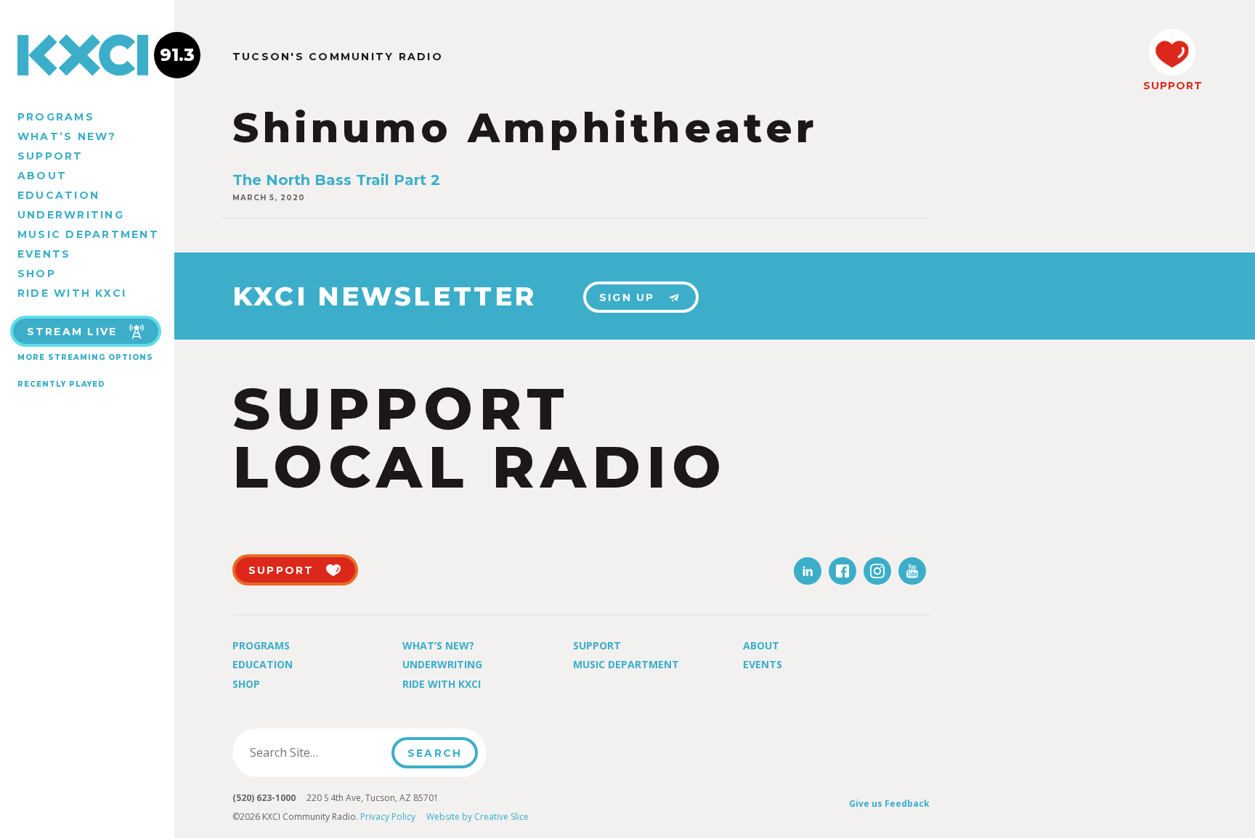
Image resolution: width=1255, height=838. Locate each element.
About (42, 175)
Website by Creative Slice (477, 816)
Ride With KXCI (71, 293)
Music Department (88, 234)
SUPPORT (1172, 85)
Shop (36, 273)
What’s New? (67, 136)
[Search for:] (316, 752)
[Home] (87, 55)
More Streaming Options (85, 357)
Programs (55, 116)
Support (50, 156)
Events (43, 253)
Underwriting (70, 214)
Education (58, 195)
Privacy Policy (387, 816)
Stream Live (72, 331)
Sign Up (627, 297)
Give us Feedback (889, 803)
